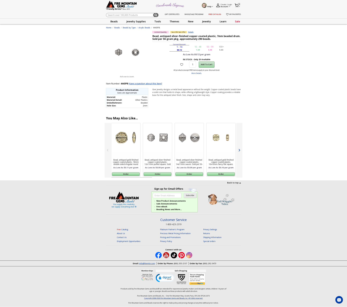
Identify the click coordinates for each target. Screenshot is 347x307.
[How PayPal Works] (197, 279)
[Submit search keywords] (155, 15)
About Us (121, 233)
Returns (206, 233)
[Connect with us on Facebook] (158, 255)
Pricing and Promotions (170, 237)
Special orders (209, 241)
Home (108, 27)
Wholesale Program (193, 14)
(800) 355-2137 (180, 263)
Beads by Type (129, 27)
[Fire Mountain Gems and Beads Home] (121, 5)
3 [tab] (196, 178)
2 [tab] (154, 178)
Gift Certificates (172, 14)
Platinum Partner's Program (172, 229)
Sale (237, 21)
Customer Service (173, 220)
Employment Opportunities (128, 241)
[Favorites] (182, 64)
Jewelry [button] (206, 21)
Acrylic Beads (144, 27)
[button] (165, 277)
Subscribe (190, 195)
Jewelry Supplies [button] (136, 21)
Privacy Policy (166, 241)
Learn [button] (223, 21)
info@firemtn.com (147, 263)
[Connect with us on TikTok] (174, 255)
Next (239, 150)
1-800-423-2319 (173, 224)
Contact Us (122, 237)
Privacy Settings (210, 229)
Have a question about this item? (145, 83)
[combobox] (132, 15)
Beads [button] (114, 21)
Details (190, 32)
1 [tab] (112, 178)
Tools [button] (157, 21)
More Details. (197, 73)
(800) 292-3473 (209, 263)
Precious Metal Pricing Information (175, 233)
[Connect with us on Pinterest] (181, 255)
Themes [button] (174, 21)
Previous (108, 150)
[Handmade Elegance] (170, 5)
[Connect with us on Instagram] (189, 255)
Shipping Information (212, 237)
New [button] (190, 21)
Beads (117, 27)
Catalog (122, 229)
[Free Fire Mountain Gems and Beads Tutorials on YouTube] (166, 255)
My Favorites (235, 14)
